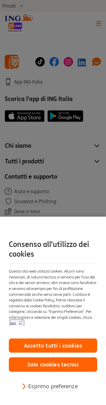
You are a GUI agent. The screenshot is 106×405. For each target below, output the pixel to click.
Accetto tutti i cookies (53, 345)
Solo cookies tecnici (53, 364)
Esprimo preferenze (52, 386)
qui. (13, 323)
